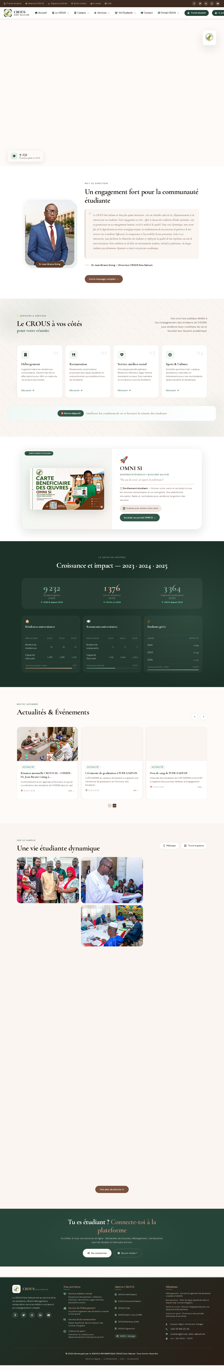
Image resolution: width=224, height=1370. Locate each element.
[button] (48, 880)
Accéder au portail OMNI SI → (140, 517)
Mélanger (171, 845)
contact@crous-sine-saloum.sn (187, 1334)
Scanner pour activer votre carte (142, 508)
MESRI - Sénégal (127, 1336)
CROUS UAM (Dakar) (127, 1294)
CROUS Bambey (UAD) (128, 1321)
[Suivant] (203, 716)
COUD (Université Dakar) (129, 1301)
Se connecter (99, 1253)
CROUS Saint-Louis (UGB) (130, 1315)
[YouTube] (217, 3)
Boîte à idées (80, 3)
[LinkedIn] (206, 3)
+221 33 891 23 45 (179, 1328)
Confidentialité (110, 1359)
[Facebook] (194, 3)
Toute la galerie (196, 845)
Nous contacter (59, 120)
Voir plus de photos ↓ (112, 1189)
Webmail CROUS (36, 3)
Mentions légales (92, 1359)
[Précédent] (194, 716)
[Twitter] (200, 3)
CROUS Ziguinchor (126, 1328)
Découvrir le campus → (29, 120)
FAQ (110, 3)
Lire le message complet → (104, 279)
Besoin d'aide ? (129, 1253)
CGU (122, 1359)
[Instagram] (212, 3)
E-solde (97, 3)
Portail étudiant (14, 3)
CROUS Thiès (124, 1308)
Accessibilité (133, 1359)
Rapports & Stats (59, 3)
